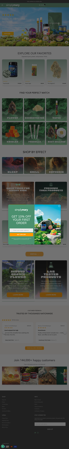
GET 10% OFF (21, 234)
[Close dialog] (59, 206)
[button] (2, 446)
